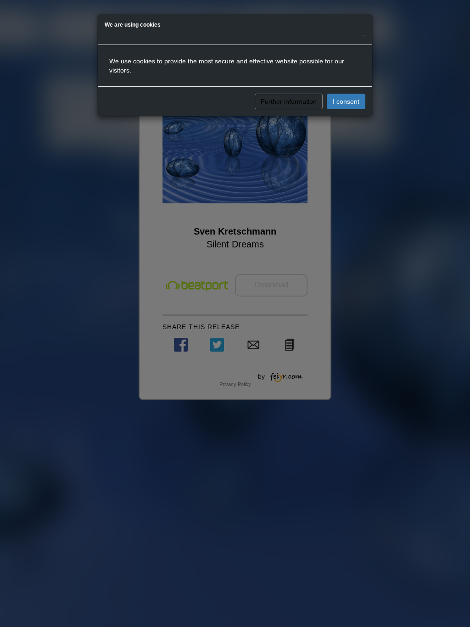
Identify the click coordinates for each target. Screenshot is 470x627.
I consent (346, 101)
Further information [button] (289, 101)
